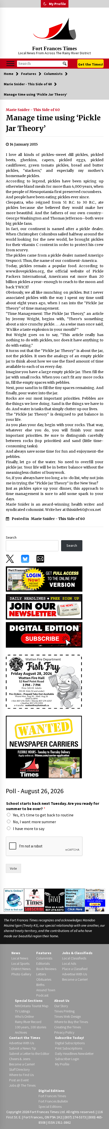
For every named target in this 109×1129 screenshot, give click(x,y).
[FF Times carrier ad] (44, 747)
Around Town (45, 990)
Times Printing (64, 1011)
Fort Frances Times (54, 48)
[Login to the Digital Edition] (95, 899)
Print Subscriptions (68, 1048)
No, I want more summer (34, 821)
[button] (44, 4)
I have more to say (28, 828)
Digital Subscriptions (70, 1043)
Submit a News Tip (22, 1048)
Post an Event (19, 1080)
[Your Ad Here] (54, 900)
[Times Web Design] (75, 899)
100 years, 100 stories (30, 1027)
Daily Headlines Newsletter (74, 1053)
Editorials (43, 963)
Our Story (61, 1006)
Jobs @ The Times (22, 1085)
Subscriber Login (67, 1059)
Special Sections (29, 1000)
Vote (13, 868)
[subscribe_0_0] (44, 578)
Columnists (44, 958)
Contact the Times (24, 1037)
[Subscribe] (34, 900)
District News (20, 969)
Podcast (42, 995)
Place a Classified (74, 969)
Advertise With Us (74, 974)
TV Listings (22, 1011)
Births (40, 984)
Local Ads (69, 963)
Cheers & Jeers (19, 1059)
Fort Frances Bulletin (53, 1101)
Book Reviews (46, 969)
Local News (19, 958)
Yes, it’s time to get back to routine (43, 814)
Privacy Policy (64, 1032)
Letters (41, 974)
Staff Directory (19, 1069)
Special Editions (50, 1106)
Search (11, 537)
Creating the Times (67, 1027)
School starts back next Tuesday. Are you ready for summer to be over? (52, 806)
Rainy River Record (28, 1022)
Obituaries (43, 979)
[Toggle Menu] (10, 63)
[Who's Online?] (14, 899)
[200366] (44, 681)
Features (43, 953)
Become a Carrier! (75, 979)
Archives (21, 1032)
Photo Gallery (21, 974)
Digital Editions (52, 1090)
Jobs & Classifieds (77, 953)
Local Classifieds (74, 958)
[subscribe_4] (44, 606)
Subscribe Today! (69, 1037)
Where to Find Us (21, 1074)
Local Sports (20, 963)
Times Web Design (67, 1016)
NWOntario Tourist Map (31, 1006)
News (15, 953)
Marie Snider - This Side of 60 (33, 109)
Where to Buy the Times (71, 1022)
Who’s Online (24, 1016)
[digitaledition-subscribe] (44, 634)
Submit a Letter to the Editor (29, 1053)
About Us (61, 1000)
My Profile (57, 4)
